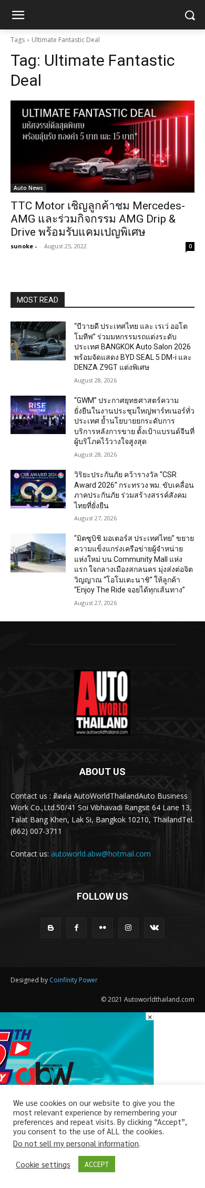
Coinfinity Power (73, 979)
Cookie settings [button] (43, 1164)
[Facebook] (76, 928)
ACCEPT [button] (97, 1164)
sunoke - (24, 246)
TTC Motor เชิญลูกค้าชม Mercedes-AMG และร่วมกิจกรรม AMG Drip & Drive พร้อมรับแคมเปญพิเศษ (98, 218)
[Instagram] (128, 928)
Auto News (28, 188)
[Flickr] (102, 928)
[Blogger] (50, 928)
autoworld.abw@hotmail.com (101, 854)
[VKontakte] (154, 928)
